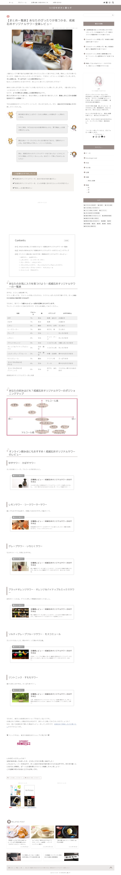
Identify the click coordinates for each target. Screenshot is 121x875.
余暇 (87, 177)
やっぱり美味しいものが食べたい (15, 777)
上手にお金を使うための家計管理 (92, 213)
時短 (110, 221)
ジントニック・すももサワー (30, 270)
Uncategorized (91, 158)
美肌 (110, 223)
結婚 (104, 223)
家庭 (87, 185)
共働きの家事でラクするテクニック (92, 215)
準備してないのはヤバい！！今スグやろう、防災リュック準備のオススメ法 (98, 64)
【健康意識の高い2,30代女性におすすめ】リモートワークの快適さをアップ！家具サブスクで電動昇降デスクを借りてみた (99, 32)
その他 (88, 168)
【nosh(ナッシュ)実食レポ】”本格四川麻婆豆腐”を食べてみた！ (100, 40)
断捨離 (104, 221)
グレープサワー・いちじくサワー (31, 262)
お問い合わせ (57, 2)
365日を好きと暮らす (60, 8)
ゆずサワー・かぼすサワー (29, 257)
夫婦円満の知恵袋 (107, 215)
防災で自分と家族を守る (90, 226)
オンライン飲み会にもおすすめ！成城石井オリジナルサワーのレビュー (43, 254)
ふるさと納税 (109, 205)
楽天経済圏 (87, 223)
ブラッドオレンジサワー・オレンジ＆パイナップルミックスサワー (42, 265)
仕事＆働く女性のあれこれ (39, 2)
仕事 (87, 172)
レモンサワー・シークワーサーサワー (33, 260)
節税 (99, 223)
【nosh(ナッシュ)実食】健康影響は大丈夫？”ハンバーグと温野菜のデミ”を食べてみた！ (100, 56)
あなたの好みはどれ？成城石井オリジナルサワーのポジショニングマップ (44, 250)
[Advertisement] (42, 217)
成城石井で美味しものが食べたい (33, 777)
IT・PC (88, 153)
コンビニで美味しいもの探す (91, 210)
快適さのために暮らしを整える (91, 218)
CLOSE (66, 240)
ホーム (11, 2)
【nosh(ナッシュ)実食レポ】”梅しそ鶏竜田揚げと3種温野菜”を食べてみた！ (100, 48)
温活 (94, 223)
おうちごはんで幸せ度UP (90, 205)
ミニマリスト (103, 210)
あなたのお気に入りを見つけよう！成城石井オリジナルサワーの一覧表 (43, 247)
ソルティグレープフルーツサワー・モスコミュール (37, 267)
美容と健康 (91, 181)
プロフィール (22, 2)
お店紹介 (101, 205)
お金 (87, 163)
